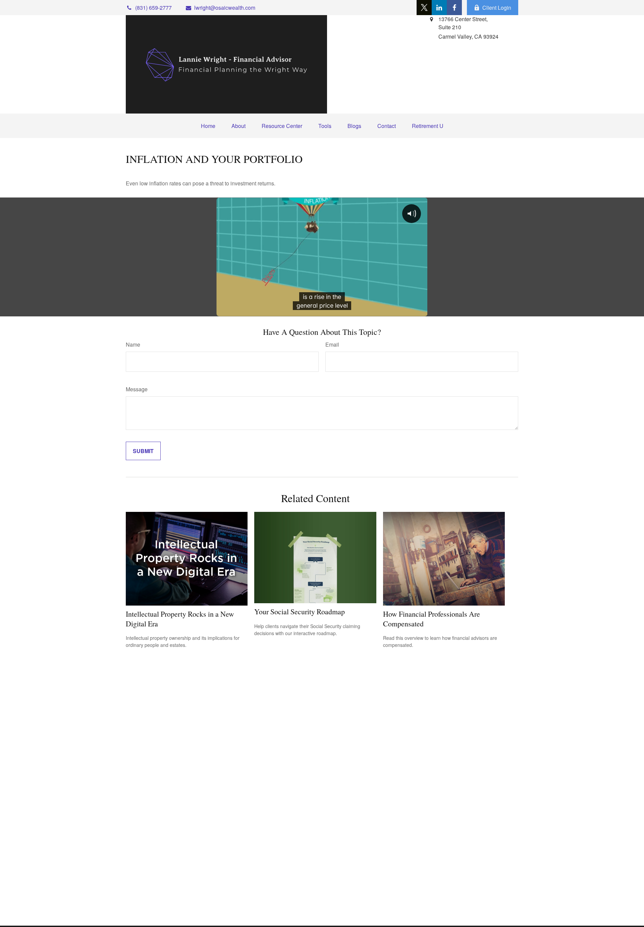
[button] (208, 125)
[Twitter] (424, 7)
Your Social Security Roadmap (299, 611)
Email (332, 344)
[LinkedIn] (439, 7)
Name (133, 344)
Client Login (496, 7)
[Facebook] (454, 7)
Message (137, 389)
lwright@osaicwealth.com (224, 7)
